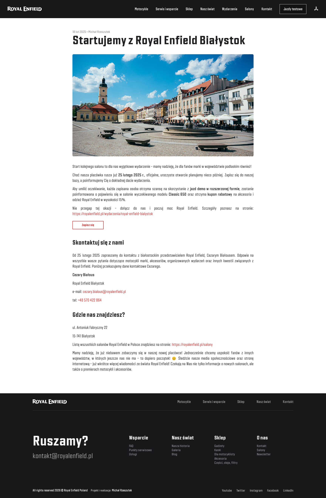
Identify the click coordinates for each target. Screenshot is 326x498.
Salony (249, 9)
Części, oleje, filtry (226, 462)
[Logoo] (50, 401)
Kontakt (266, 9)
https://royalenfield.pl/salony (192, 344)
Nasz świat (207, 9)
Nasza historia (181, 446)
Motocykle (141, 9)
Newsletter (264, 454)
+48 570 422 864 (90, 300)
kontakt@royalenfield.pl (63, 456)
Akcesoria (220, 458)
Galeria (176, 450)
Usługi (133, 454)
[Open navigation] (316, 9)
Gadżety (219, 446)
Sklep (189, 9)
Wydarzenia (229, 9)
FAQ (131, 446)
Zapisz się (88, 225)
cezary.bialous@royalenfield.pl (104, 292)
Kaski (217, 450)
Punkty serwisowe (140, 450)
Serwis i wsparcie (167, 9)
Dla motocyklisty (224, 454)
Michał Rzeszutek (122, 490)
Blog (174, 454)
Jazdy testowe (293, 9)
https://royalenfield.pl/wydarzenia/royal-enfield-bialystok (112, 214)
